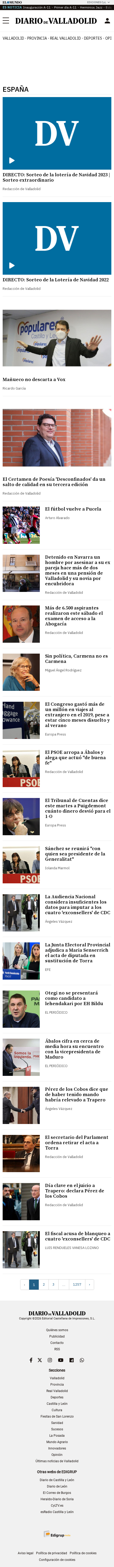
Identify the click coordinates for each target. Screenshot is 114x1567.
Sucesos (57, 1429)
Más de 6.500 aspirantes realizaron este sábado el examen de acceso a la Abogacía (74, 616)
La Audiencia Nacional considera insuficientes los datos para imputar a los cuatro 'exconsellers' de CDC (77, 905)
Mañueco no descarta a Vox (34, 380)
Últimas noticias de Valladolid (57, 1461)
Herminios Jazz (91, 7)
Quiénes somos (57, 1330)
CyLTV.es (57, 1505)
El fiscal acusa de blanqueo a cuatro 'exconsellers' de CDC (77, 1236)
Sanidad (57, 1423)
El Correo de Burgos (57, 1493)
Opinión (57, 1455)
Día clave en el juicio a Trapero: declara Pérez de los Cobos (74, 1190)
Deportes (93, 38)
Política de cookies (83, 1553)
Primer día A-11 (65, 7)
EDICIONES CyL (96, 2)
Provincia (37, 38)
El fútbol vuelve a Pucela (73, 509)
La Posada (57, 1436)
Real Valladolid (65, 38)
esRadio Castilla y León (57, 1512)
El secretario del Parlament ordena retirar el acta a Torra (76, 1142)
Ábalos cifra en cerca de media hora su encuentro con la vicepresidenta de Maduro (74, 1049)
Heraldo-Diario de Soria (57, 1499)
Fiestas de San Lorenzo (57, 1416)
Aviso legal (25, 1553)
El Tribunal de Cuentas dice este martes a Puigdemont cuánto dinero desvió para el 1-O (78, 808)
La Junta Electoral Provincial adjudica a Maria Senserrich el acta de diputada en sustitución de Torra (77, 953)
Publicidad (57, 1336)
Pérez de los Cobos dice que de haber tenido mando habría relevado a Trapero (76, 1094)
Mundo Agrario (57, 1442)
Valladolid (13, 38)
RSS (57, 1349)
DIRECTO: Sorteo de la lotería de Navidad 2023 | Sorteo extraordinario (56, 177)
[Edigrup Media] (57, 1534)
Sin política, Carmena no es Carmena (76, 659)
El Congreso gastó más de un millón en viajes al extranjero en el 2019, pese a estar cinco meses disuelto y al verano (77, 715)
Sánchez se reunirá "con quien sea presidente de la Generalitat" (75, 854)
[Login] (107, 21)
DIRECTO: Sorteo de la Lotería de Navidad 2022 (56, 280)
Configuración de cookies (57, 1560)
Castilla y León (57, 1404)
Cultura (57, 1410)
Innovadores (57, 1448)
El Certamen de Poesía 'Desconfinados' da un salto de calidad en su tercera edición (54, 482)
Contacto (57, 1343)
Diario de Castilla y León (57, 1480)
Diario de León (57, 1486)
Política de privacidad (51, 1553)
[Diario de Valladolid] (56, 21)
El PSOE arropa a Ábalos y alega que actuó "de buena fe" (75, 757)
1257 (77, 1284)
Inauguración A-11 (37, 7)
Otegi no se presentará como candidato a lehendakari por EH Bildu (74, 998)
